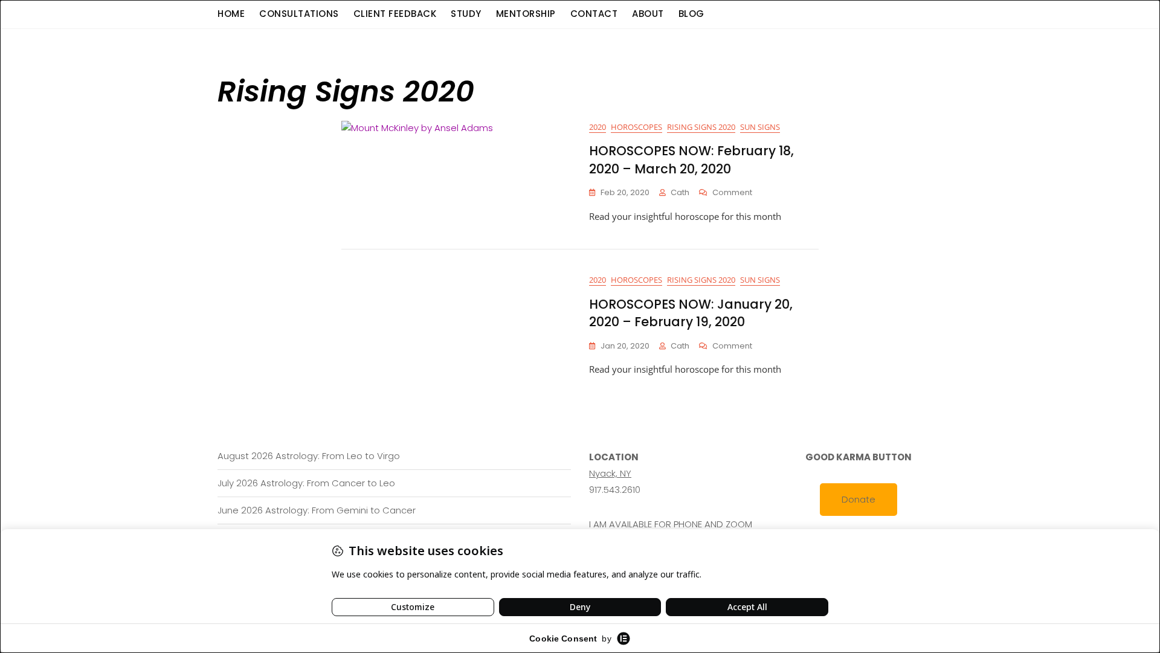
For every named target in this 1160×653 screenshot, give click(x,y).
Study (466, 13)
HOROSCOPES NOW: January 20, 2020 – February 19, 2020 (691, 312)
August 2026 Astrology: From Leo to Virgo (309, 455)
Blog (691, 13)
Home (231, 13)
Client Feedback (395, 13)
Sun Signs (760, 126)
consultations (299, 13)
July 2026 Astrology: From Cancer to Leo (306, 483)
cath (680, 192)
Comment (732, 193)
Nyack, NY (610, 473)
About (648, 13)
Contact (594, 13)
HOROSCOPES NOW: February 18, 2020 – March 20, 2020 (691, 159)
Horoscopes (636, 126)
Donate (858, 499)
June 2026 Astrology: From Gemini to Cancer (317, 510)
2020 (597, 126)
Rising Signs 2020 (701, 126)
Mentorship (526, 13)
